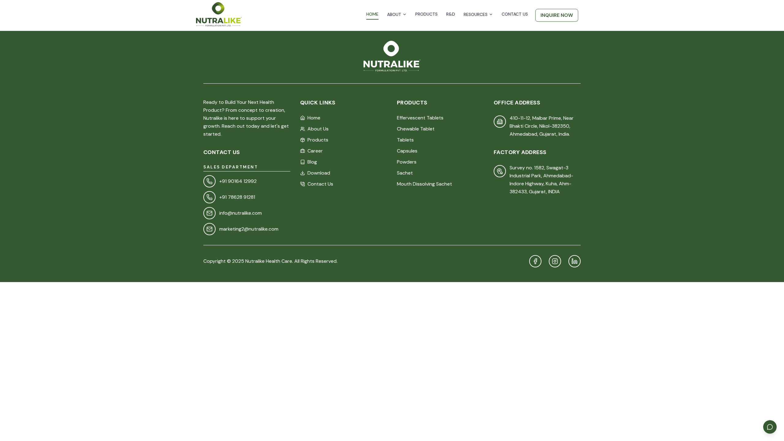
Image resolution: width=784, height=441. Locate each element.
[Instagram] (555, 261)
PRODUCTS (426, 14)
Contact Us (320, 184)
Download (318, 173)
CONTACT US (515, 14)
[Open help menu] (770, 427)
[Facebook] (535, 261)
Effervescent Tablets (420, 118)
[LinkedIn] (574, 261)
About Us (318, 129)
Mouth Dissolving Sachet (424, 184)
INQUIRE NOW (557, 15)
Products (317, 140)
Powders (407, 162)
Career (315, 151)
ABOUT (394, 14)
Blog (312, 162)
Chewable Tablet (416, 129)
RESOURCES (476, 14)
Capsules (407, 151)
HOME (372, 14)
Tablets (405, 140)
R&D (450, 14)
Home (313, 118)
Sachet (405, 173)
